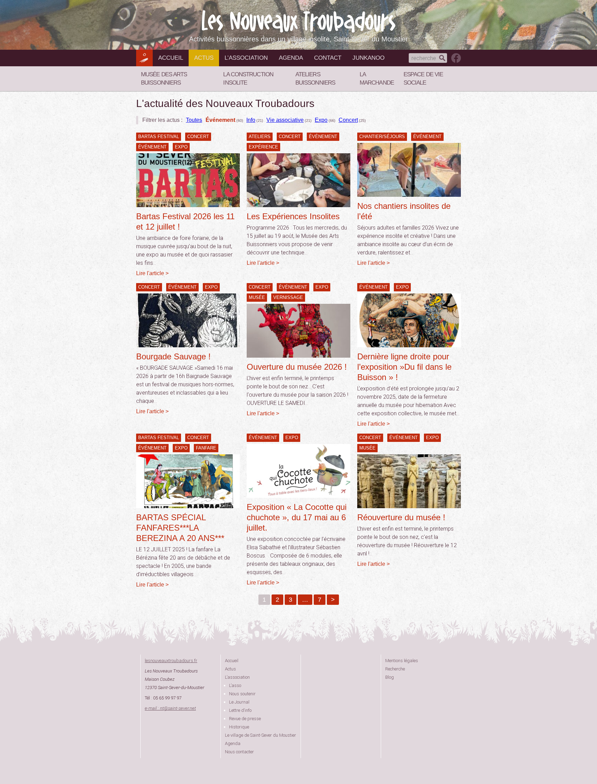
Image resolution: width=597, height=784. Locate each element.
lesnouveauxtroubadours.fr (171, 660)
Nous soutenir (242, 693)
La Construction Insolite (248, 78)
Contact (327, 58)
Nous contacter (239, 751)
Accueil (170, 58)
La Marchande (377, 78)
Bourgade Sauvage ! (173, 356)
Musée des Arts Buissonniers (164, 78)
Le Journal (239, 702)
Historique (239, 726)
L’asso (235, 685)
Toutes (194, 120)
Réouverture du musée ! (401, 517)
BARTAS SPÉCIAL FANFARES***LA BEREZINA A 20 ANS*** (180, 528)
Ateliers (260, 136)
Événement (220, 120)
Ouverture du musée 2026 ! (297, 366)
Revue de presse (245, 718)
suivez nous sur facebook (456, 58)
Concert (348, 120)
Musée (257, 297)
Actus (204, 58)
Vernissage (288, 297)
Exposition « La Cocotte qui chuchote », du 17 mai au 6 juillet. (297, 517)
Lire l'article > (152, 273)
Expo (321, 120)
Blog (389, 677)
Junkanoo (368, 58)
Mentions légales (401, 660)
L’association (246, 58)
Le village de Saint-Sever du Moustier (260, 735)
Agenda (291, 58)
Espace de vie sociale (423, 78)
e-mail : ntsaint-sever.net (170, 708)
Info (250, 120)
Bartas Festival (158, 136)
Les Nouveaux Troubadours (298, 21)
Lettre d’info (240, 710)
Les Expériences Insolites (293, 216)
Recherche (395, 668)
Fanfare (206, 448)
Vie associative (285, 120)
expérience (263, 146)
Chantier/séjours (382, 136)
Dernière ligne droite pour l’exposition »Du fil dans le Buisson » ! (404, 367)
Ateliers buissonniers (315, 78)
